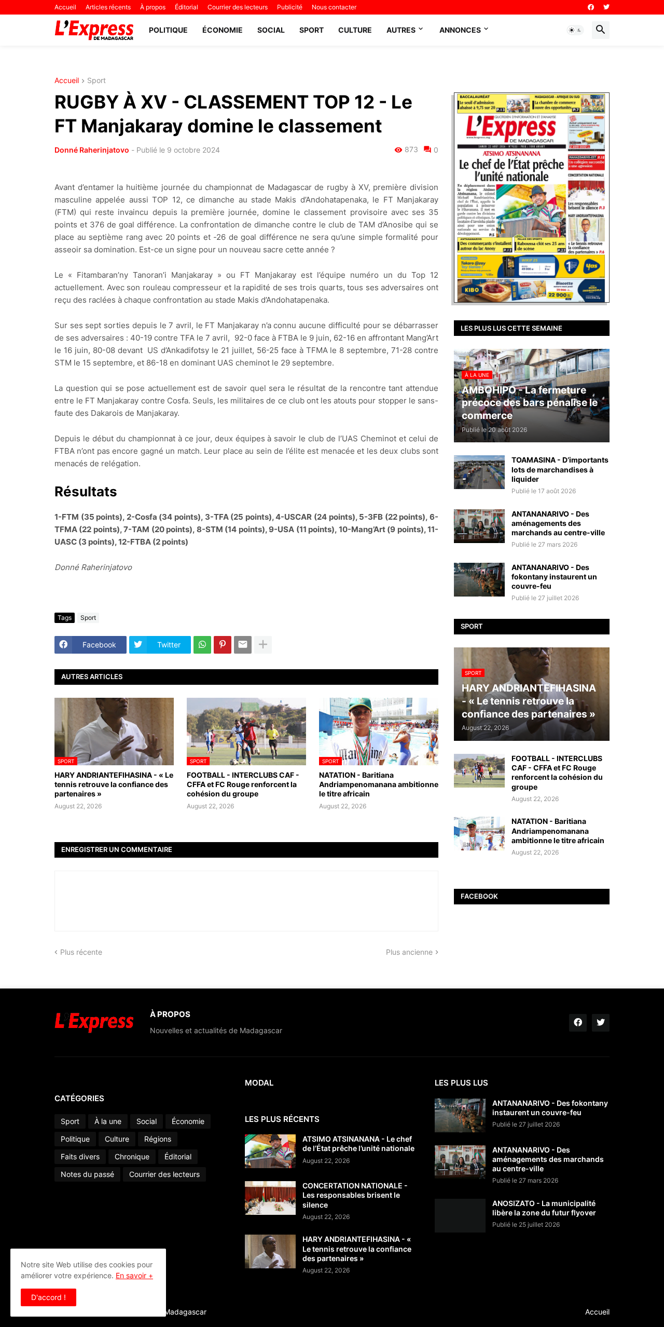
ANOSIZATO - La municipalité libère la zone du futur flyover (544, 1208)
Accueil (65, 7)
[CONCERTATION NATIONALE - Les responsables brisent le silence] (270, 1198)
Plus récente (81, 951)
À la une (107, 1121)
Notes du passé (87, 1174)
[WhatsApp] (202, 645)
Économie (222, 29)
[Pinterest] (222, 645)
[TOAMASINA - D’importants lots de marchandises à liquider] (479, 472)
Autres (401, 29)
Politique (168, 29)
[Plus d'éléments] (263, 645)
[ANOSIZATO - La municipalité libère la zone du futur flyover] (460, 1216)
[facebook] (591, 7)
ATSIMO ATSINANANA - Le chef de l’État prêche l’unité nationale (358, 1143)
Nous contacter (334, 7)
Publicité (289, 7)
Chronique (132, 1156)
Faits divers (80, 1156)
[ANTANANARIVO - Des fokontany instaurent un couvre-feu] (479, 580)
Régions (157, 1138)
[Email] (243, 645)
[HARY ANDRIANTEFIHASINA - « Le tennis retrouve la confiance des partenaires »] (270, 1251)
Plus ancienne (409, 951)
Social (271, 29)
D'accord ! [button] (48, 1297)
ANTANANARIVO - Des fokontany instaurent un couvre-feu (554, 576)
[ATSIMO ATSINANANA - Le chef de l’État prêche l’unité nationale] (270, 1151)
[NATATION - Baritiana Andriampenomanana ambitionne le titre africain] (479, 833)
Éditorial (186, 7)
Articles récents (108, 7)
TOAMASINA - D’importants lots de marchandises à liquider (559, 469)
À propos (152, 7)
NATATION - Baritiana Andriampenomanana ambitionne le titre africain (378, 784)
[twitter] (606, 7)
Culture (355, 29)
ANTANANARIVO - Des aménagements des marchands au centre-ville (558, 523)
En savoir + (134, 1275)
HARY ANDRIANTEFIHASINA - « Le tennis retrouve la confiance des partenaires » (113, 784)
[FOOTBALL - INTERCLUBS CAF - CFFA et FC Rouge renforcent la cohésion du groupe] (479, 771)
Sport (311, 29)
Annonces (460, 29)
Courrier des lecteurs (238, 7)
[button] (575, 30)
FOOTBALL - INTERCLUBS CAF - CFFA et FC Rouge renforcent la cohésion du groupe (243, 784)
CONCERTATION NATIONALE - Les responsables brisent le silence (355, 1195)
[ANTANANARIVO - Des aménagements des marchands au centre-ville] (479, 526)
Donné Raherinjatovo (91, 149)
